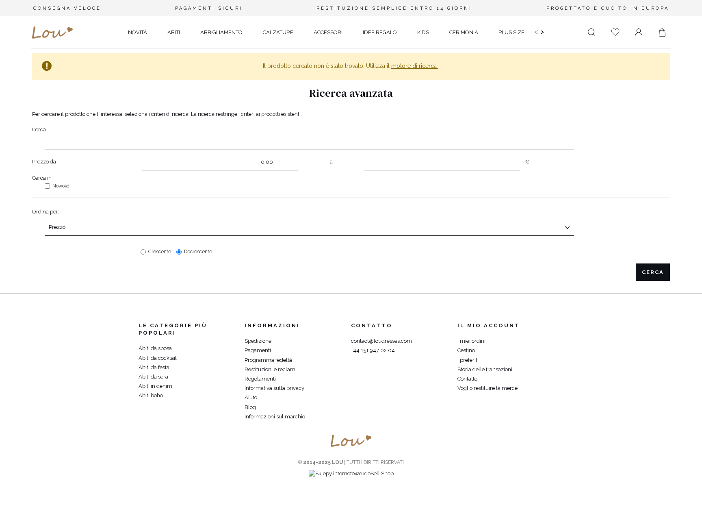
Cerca (39, 129)
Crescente (159, 252)
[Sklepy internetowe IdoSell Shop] (351, 473)
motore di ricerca (414, 66)
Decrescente (198, 252)
